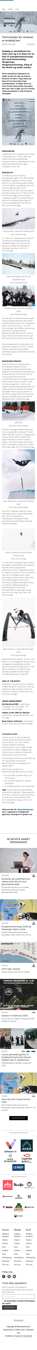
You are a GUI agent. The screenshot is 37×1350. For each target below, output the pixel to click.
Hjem (3, 9)
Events (5, 1243)
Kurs (4, 1247)
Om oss (5, 1265)
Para (4, 1254)
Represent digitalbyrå (23, 1336)
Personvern (18, 1320)
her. (19, 205)
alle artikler (18, 1118)
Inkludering (6, 1258)
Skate (17, 1229)
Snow (17, 9)
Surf (28, 1229)
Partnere (5, 1261)
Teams (5, 1240)
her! (15, 694)
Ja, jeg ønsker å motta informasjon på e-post (18, 1302)
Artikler (10, 9)
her (11, 188)
